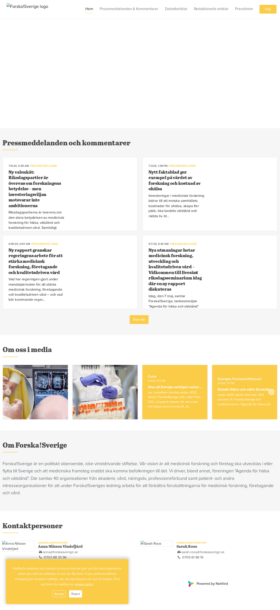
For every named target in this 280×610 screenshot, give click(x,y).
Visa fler (139, 319)
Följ (268, 9)
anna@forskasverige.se (60, 552)
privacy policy (84, 584)
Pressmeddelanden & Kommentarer (129, 9)
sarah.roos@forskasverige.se (202, 552)
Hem (89, 9)
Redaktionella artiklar (211, 9)
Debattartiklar (176, 9)
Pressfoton (244, 9)
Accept (59, 594)
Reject (75, 594)
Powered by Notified (212, 584)
